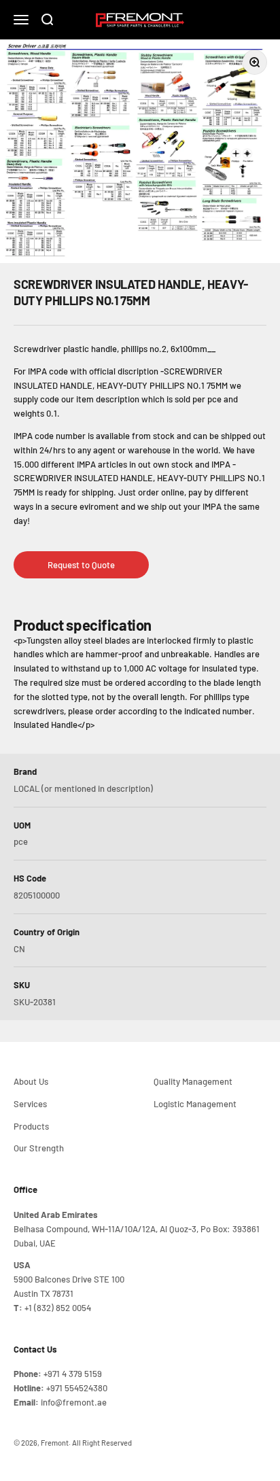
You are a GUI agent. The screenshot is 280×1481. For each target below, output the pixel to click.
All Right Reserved (102, 1442)
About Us (31, 1081)
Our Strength (39, 1148)
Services (30, 1103)
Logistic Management (195, 1103)
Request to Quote (81, 564)
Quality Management (193, 1081)
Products (31, 1126)
